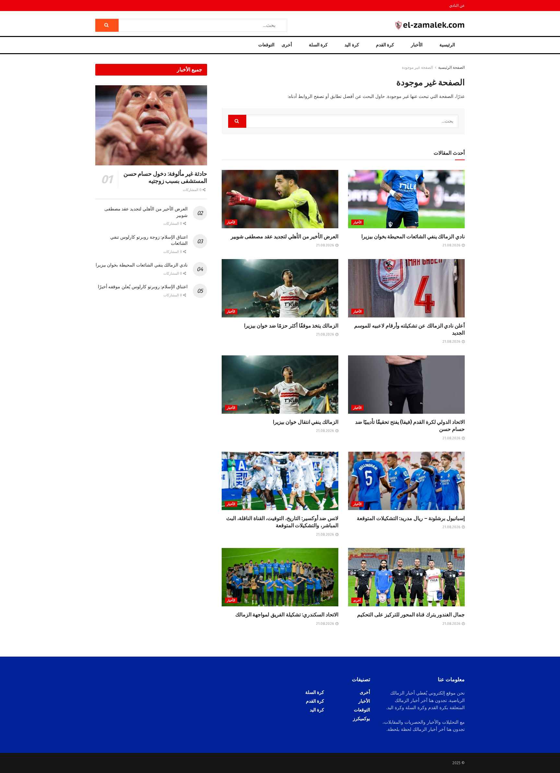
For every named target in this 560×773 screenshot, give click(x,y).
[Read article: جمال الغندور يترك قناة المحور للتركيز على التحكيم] (406, 577)
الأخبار (417, 45)
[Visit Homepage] (430, 25)
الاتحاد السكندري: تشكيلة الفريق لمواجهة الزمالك (286, 615)
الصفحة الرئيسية (451, 67)
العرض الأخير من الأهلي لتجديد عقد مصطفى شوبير (284, 236)
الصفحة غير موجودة (417, 67)
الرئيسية (447, 45)
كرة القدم (385, 45)
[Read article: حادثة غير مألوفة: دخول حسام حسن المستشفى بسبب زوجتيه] (151, 125)
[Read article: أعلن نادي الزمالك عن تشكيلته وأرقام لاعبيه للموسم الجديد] (406, 288)
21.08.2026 (451, 245)
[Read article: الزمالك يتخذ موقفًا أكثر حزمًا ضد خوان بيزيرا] (280, 288)
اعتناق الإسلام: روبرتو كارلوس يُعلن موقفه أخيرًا (143, 287)
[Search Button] (107, 25)
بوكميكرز (361, 718)
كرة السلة (318, 45)
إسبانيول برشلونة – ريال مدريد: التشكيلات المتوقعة (411, 518)
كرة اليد (351, 45)
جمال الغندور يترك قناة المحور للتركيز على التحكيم (411, 615)
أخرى (287, 45)
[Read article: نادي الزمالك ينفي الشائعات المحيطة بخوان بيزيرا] (406, 199)
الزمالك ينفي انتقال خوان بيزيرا (305, 422)
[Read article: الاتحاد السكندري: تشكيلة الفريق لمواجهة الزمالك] (280, 577)
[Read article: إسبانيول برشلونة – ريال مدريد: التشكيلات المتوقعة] (406, 481)
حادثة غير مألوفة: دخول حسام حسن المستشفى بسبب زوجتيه (165, 177)
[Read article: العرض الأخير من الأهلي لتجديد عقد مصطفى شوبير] (280, 199)
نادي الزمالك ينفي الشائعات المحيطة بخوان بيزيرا (413, 236)
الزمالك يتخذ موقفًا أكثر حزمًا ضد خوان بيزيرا (291, 326)
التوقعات (266, 45)
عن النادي (457, 5)
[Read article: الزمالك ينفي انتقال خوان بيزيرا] (280, 384)
